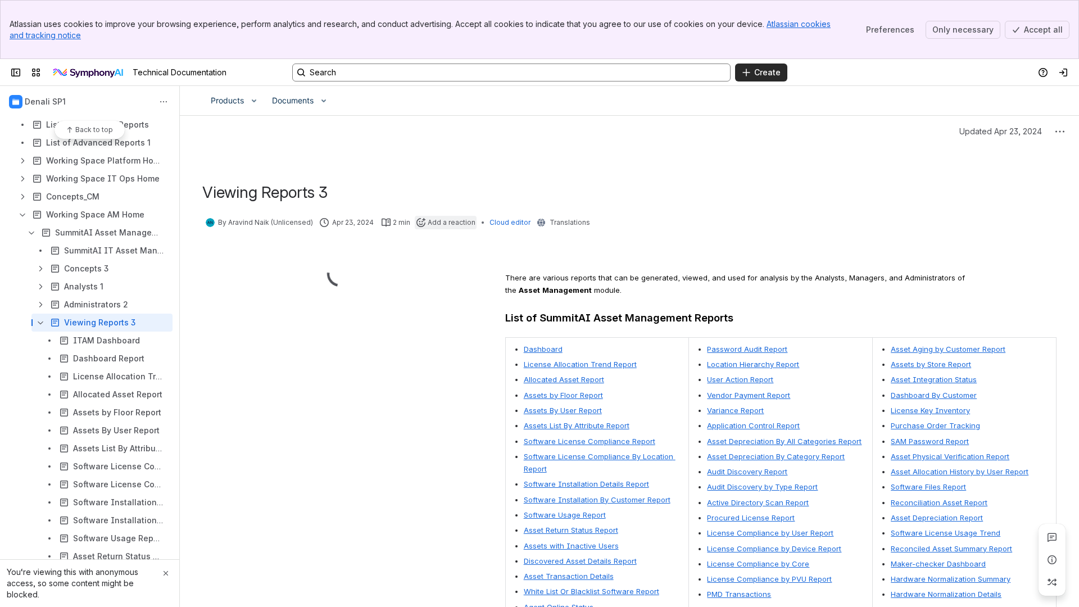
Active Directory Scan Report (758, 502)
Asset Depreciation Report (937, 517)
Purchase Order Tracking (935, 425)
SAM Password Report (930, 441)
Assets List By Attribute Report (576, 425)
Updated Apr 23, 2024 (1000, 131)
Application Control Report (753, 425)
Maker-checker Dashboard (938, 563)
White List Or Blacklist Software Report (591, 591)
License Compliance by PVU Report (769, 578)
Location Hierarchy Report (753, 364)
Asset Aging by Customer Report (948, 349)
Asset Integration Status (934, 379)
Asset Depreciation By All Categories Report (784, 441)
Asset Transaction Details (569, 576)
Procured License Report (751, 517)
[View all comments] (1052, 537)
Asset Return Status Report (571, 530)
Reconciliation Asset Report (939, 502)
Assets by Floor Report (563, 395)
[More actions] (163, 101)
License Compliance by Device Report (774, 548)
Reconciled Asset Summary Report (951, 548)
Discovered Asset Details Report (580, 560)
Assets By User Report (563, 410)
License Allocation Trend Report (580, 364)
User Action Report (740, 379)
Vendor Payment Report (748, 395)
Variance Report (735, 410)
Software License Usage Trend (945, 532)
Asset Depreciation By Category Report (776, 456)
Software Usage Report (565, 514)
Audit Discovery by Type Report (762, 486)
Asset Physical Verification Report (950, 456)
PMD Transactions (739, 594)
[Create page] (1052, 582)
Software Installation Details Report (586, 483)
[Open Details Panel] (1052, 560)
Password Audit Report (747, 349)
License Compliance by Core (758, 563)
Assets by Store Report (931, 364)
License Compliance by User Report (770, 532)
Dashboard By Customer (934, 395)
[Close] (166, 573)
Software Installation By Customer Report (597, 499)
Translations (570, 222)
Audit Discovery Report (747, 471)
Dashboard (543, 349)
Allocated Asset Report (564, 379)
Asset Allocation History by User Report (959, 471)
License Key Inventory (930, 410)
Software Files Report (928, 486)
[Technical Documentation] (88, 72)
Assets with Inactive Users (571, 545)
